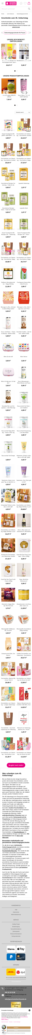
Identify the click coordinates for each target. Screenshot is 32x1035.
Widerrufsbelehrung (16, 914)
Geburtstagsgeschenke (22, 13)
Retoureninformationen (16, 933)
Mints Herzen (23, 356)
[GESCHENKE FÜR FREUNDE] (11, 3)
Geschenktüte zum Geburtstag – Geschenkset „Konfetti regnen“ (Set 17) (8, 160)
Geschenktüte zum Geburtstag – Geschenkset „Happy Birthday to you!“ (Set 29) (24, 160)
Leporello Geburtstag (23, 183)
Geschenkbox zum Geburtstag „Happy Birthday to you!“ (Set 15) (8, 531)
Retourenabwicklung (16, 981)
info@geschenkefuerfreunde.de (15, 999)
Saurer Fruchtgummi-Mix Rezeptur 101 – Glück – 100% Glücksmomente (23, 234)
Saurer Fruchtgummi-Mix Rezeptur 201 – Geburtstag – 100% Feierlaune (8, 234)
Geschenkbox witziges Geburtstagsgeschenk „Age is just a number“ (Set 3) (9, 62)
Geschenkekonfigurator (9, 851)
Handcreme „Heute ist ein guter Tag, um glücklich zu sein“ (8, 482)
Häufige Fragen (16, 924)
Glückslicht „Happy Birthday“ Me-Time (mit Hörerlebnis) (8, 605)
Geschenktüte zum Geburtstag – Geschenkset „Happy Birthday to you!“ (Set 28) (8, 259)
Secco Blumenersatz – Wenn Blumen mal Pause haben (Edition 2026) (23, 383)
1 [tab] (15, 71)
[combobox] (16, 9)
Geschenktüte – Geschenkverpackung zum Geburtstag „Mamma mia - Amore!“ (8, 729)
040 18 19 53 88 (10, 992)
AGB (16, 909)
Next (26, 58)
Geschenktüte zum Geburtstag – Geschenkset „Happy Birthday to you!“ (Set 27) (24, 259)
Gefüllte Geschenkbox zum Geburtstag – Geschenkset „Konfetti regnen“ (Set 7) (24, 655)
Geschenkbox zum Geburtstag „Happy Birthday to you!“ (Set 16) (24, 506)
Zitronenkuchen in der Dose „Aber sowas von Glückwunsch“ (24, 605)
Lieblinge (25, 4)
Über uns (21, 4)
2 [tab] (17, 71)
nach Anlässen (10, 13)
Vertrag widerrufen (16, 936)
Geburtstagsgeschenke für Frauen (14, 32)
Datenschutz (16, 912)
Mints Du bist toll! (8, 356)
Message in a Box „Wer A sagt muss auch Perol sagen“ (23, 308)
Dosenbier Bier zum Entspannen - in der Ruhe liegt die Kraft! (8, 407)
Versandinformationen (16, 929)
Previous (5, 58)
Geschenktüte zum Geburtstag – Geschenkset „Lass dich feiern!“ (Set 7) (8, 754)
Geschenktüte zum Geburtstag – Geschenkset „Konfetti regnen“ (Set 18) (24, 135)
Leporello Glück (24, 208)
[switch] (4, 1032)
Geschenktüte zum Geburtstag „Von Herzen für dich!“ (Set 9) (24, 680)
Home (2, 13)
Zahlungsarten (16, 931)
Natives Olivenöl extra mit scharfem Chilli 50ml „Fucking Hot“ (24, 704)
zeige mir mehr (16, 27)
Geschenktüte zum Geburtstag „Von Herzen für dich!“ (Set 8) (24, 754)
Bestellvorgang (16, 926)
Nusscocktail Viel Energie (8, 455)
